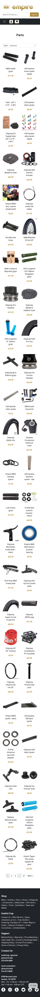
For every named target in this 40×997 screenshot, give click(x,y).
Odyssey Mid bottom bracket (29, 172)
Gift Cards (30, 902)
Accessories (8, 902)
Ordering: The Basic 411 (11, 922)
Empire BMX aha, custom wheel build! (11, 206)
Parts (18, 900)
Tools (11, 905)
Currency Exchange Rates (26, 940)
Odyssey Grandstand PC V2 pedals (29, 651)
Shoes (24, 900)
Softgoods (33, 900)
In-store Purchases (24, 942)
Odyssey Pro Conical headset (29, 375)
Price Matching (30, 937)
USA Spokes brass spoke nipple (29, 71)
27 (24, 876)
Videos (4, 905)
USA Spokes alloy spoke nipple (29, 136)
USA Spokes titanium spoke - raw (29, 477)
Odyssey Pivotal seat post (29, 685)
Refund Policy (7, 937)
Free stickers (23, 920)
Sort (6, 45)
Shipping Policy (7, 942)
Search (34, 14)
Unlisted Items (19, 928)
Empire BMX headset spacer (11, 477)
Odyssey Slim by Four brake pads (29, 583)
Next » (30, 876)
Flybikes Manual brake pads (11, 820)
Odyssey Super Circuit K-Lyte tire (10, 617)
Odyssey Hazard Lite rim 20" (10, 685)
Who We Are (17, 917)
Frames (11, 900)
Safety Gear (19, 902)
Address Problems (16, 925)
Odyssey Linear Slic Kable (29, 206)
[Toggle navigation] (4, 21)
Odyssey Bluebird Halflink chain (29, 308)
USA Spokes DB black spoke (29, 718)
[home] (20, 7)
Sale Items (19, 905)
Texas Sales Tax (7, 940)
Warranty (19, 937)
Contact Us (6, 917)
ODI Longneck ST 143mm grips (11, 341)
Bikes (3, 900)
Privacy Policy (22, 945)
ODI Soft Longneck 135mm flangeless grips (29, 822)
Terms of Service (8, 945)
